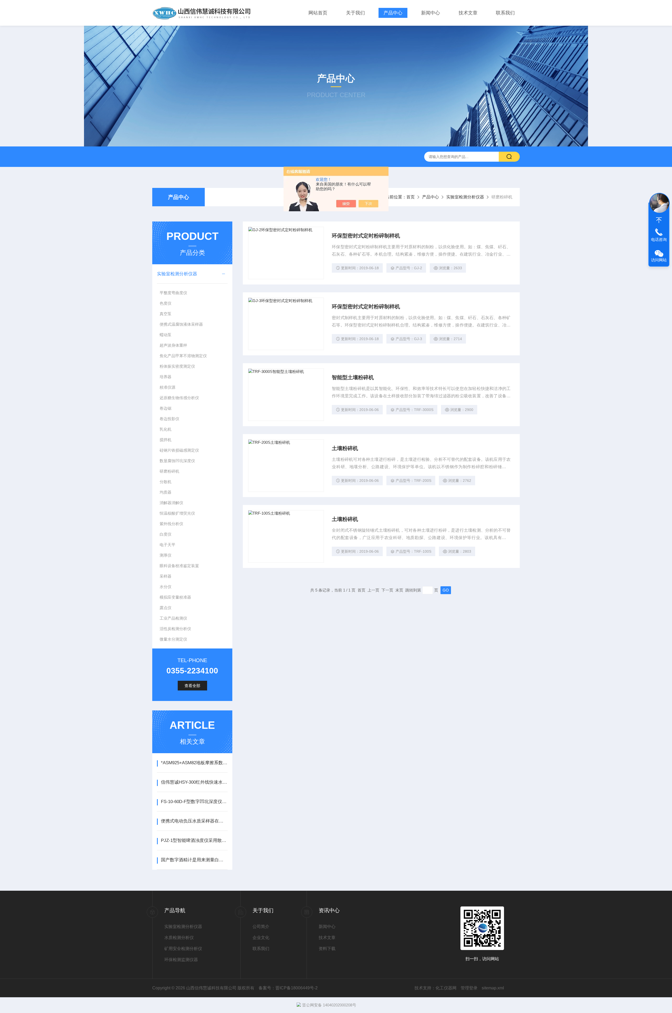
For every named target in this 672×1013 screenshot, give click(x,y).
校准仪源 (167, 387)
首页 (410, 197)
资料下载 (327, 948)
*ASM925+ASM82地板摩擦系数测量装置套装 (194, 762)
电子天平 (167, 544)
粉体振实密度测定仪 (177, 366)
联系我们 (505, 12)
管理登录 (469, 988)
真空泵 (165, 314)
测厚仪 (165, 555)
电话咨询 (659, 239)
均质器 (165, 492)
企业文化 (261, 937)
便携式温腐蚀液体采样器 (181, 324)
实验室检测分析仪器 (465, 197)
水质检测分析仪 (179, 937)
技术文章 (468, 12)
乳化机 (165, 429)
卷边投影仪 (169, 418)
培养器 (165, 376)
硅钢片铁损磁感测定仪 (179, 450)
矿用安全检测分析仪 (183, 948)
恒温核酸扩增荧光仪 (177, 513)
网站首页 (317, 12)
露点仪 (165, 607)
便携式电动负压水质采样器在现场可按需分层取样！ (194, 821)
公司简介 (261, 926)
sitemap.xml (493, 988)
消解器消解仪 (171, 502)
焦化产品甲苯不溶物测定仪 (183, 356)
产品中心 (393, 12)
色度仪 (165, 303)
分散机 (165, 481)
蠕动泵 (165, 335)
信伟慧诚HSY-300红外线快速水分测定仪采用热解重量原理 (194, 782)
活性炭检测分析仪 (175, 628)
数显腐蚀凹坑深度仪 (177, 460)
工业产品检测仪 (173, 618)
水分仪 (165, 586)
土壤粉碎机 (345, 448)
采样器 (165, 576)
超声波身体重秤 (173, 345)
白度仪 (165, 534)
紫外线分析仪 (171, 523)
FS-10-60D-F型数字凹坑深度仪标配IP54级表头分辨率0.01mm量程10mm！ (194, 801)
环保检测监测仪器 (181, 959)
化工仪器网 (445, 988)
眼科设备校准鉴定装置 (179, 565)
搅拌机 (165, 439)
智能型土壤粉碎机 (353, 377)
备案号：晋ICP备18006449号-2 (288, 988)
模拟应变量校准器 (175, 597)
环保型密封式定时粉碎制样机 (366, 236)
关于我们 (355, 12)
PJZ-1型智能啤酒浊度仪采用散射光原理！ (194, 840)
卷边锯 (165, 408)
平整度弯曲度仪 (173, 293)
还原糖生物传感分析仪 (179, 397)
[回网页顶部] (659, 220)
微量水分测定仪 (173, 639)
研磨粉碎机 (169, 471)
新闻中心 (430, 12)
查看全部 (192, 685)
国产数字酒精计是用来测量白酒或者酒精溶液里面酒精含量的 (194, 859)
